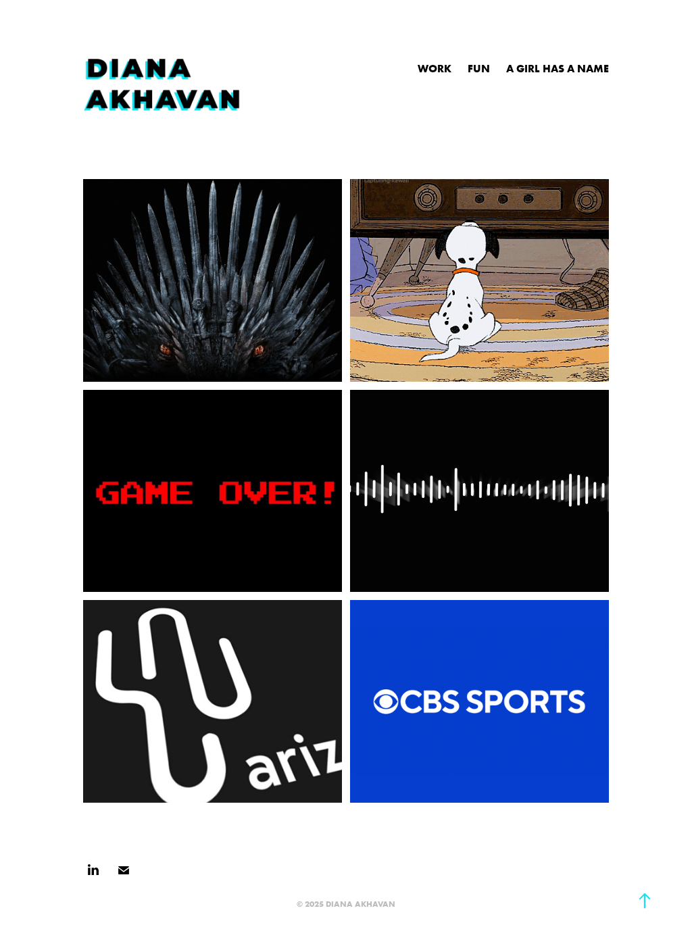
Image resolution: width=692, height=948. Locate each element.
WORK (434, 68)
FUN (479, 68)
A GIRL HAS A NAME (557, 68)
